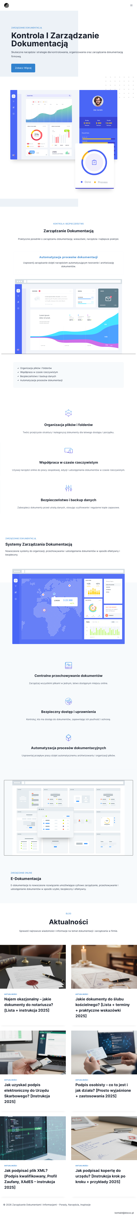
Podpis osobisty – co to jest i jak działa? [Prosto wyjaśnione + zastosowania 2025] (103, 1090)
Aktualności (10, 994)
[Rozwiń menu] (131, 5)
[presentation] (33, 967)
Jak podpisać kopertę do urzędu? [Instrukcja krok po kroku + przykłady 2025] (100, 1176)
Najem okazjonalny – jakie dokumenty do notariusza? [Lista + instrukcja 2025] (28, 1005)
